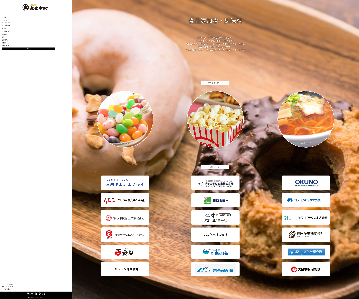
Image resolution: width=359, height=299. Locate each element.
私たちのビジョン (7, 23)
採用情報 (5, 40)
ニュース (5, 20)
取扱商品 (5, 28)
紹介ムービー (6, 43)
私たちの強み (6, 25)
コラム (29, 48)
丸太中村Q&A (6, 31)
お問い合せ (5, 45)
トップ (4, 17)
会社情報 (5, 34)
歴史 (3, 37)
